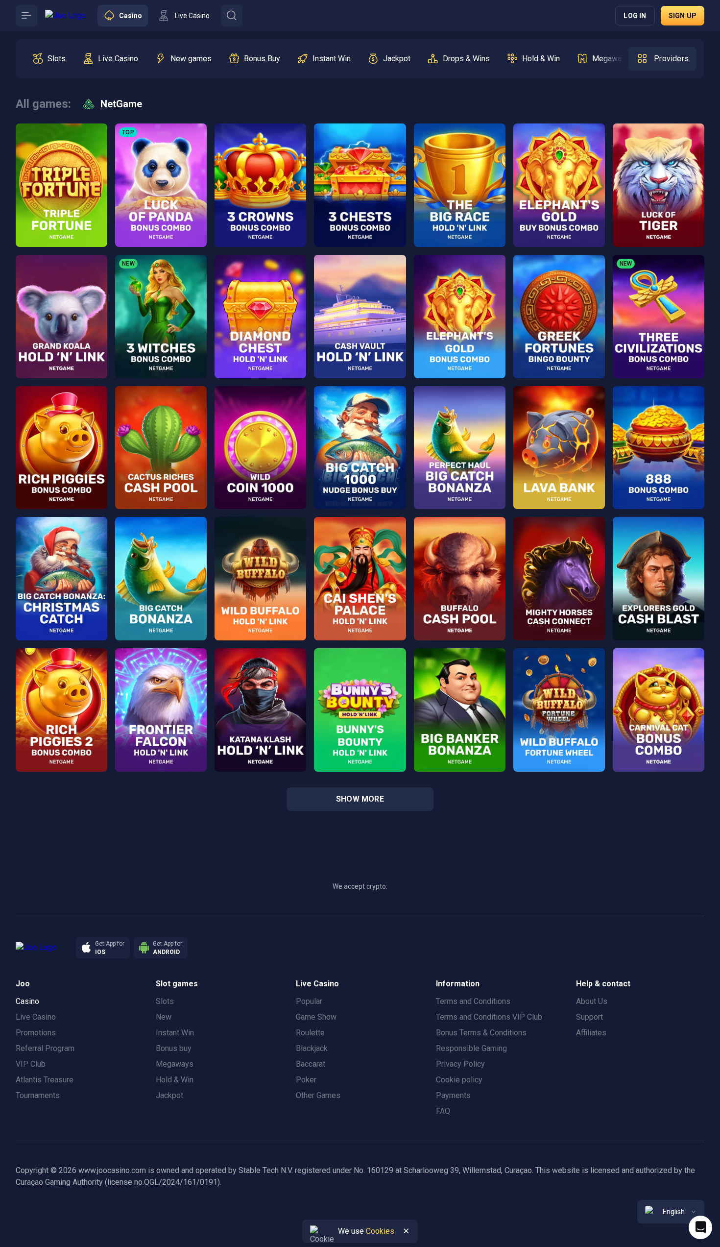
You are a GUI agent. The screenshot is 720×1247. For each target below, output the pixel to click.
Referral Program (45, 1048)
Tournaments (38, 1095)
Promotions (36, 1032)
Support (589, 1017)
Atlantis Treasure (44, 1079)
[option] (49, 59)
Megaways (174, 1064)
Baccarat (310, 1064)
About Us (591, 1001)
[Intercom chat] (700, 1227)
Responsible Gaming (471, 1048)
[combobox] (670, 1211)
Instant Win (175, 1032)
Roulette (310, 1032)
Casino (27, 1001)
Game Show (316, 1017)
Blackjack (312, 1048)
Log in (635, 16)
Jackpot (169, 1095)
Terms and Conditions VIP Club (489, 1017)
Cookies (380, 1231)
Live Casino (36, 1017)
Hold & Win (174, 1079)
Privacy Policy (460, 1064)
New (163, 1017)
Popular (309, 1001)
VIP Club (31, 1064)
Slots (165, 1001)
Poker (306, 1079)
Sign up (682, 16)
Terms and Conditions (473, 1001)
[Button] (26, 15)
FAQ (443, 1111)
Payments (453, 1095)
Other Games (318, 1095)
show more (360, 799)
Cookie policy (459, 1079)
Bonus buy (174, 1048)
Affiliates (591, 1032)
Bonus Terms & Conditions (481, 1032)
